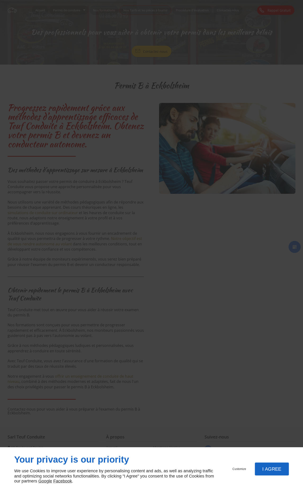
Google (45, 481)
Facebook (62, 481)
